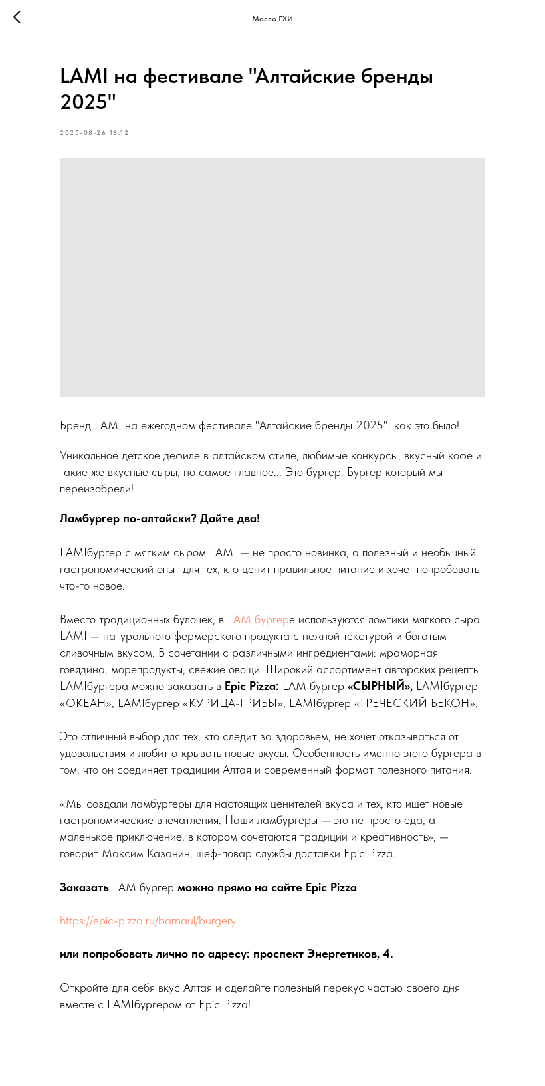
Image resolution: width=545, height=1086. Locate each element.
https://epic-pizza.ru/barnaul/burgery (148, 920)
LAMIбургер (258, 619)
